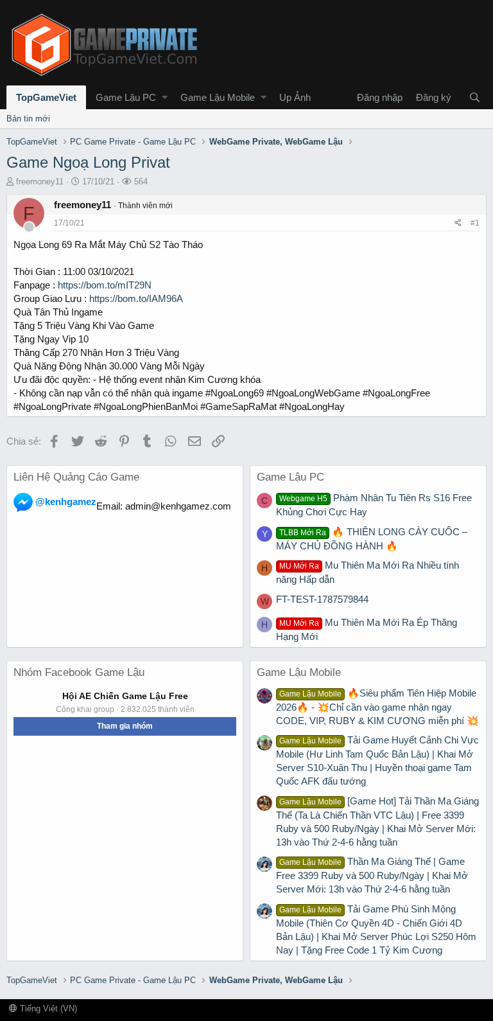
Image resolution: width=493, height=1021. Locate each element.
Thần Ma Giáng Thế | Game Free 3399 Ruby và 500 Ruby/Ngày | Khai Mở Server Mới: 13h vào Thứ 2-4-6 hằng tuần (372, 875)
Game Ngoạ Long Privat (88, 162)
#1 (475, 222)
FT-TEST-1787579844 (322, 599)
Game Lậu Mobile (217, 97)
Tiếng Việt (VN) (47, 1008)
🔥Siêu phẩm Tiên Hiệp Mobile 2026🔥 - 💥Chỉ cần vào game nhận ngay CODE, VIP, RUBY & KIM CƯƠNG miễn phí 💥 (377, 707)
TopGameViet (46, 97)
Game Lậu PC (126, 97)
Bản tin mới (28, 118)
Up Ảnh (295, 97)
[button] (165, 97)
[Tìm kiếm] (474, 97)
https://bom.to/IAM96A (136, 298)
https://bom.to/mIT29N (104, 285)
